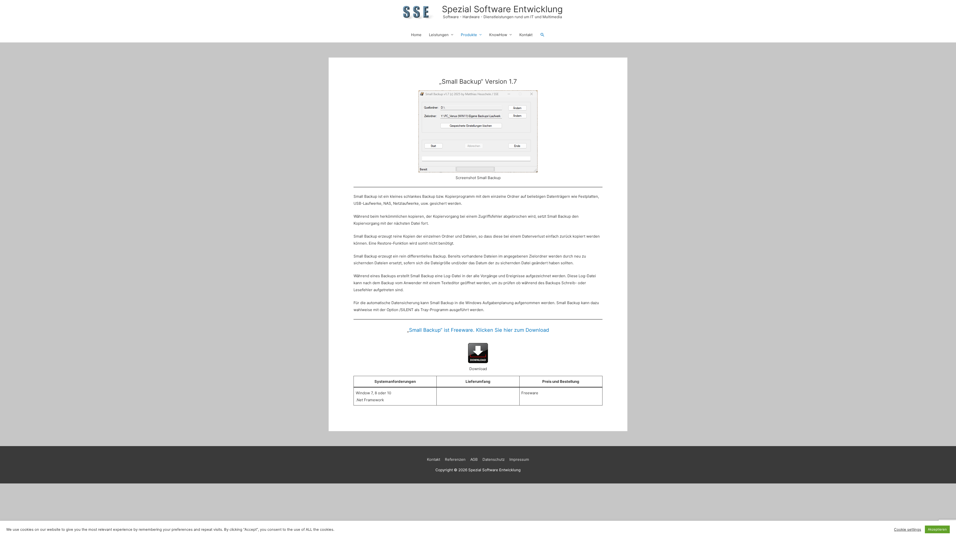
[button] (542, 34)
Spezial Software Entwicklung (502, 9)
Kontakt (526, 34)
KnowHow (498, 34)
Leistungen (439, 34)
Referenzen (455, 459)
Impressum (519, 459)
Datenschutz (493, 459)
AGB (474, 459)
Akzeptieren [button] (937, 529)
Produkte (469, 34)
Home (416, 34)
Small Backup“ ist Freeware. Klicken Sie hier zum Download (479, 330)
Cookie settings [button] (907, 529)
